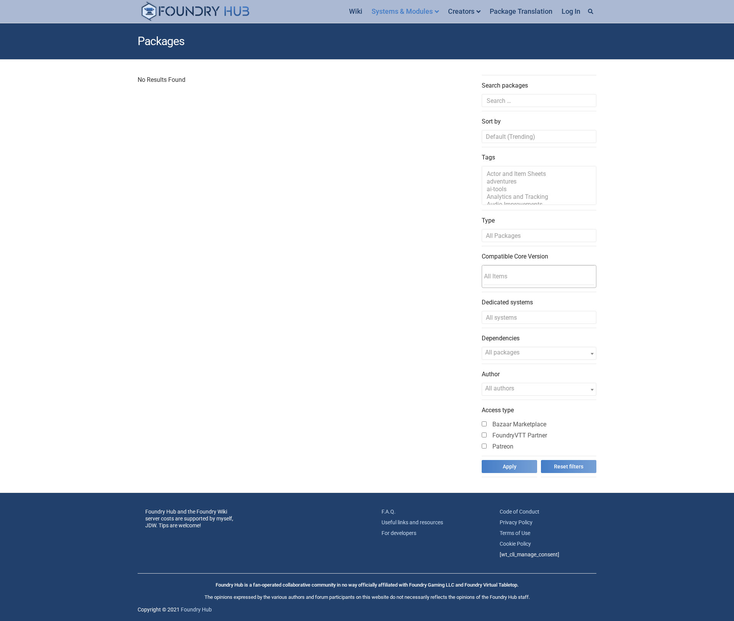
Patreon (502, 446)
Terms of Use (515, 533)
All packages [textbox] (502, 352)
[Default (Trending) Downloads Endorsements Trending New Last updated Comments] (539, 136)
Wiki (355, 11)
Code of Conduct (519, 512)
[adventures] (539, 181)
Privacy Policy (516, 522)
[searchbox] (539, 276)
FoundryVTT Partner (519, 435)
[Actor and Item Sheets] (539, 174)
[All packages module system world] (539, 235)
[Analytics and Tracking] (539, 197)
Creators (461, 11)
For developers (399, 533)
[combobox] (539, 276)
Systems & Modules (402, 11)
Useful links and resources (412, 522)
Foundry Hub (196, 609)
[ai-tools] (539, 189)
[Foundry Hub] (195, 11)
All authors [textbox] (499, 388)
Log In (571, 11)
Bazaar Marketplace (519, 424)
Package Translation (521, 11)
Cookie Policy (515, 544)
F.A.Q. (389, 512)
